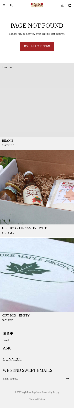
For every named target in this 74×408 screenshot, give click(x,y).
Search (6, 340)
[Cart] (70, 5)
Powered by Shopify (50, 392)
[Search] (11, 5)
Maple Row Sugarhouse (31, 392)
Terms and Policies (37, 399)
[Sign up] (67, 378)
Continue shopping (37, 46)
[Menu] (4, 5)
